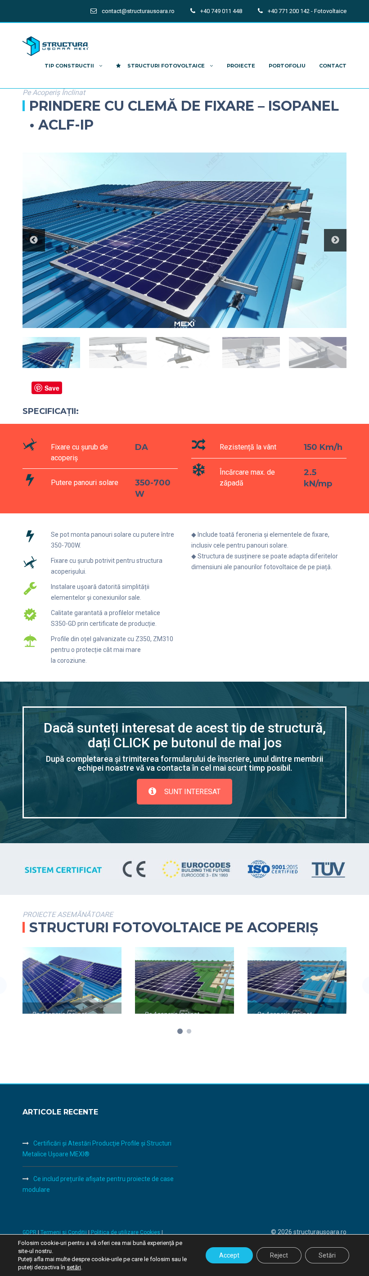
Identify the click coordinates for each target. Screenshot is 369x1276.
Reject (279, 1255)
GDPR (29, 1232)
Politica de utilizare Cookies (126, 1232)
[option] (184, 240)
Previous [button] (33, 240)
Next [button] (335, 240)
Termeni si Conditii (63, 1232)
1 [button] (180, 1031)
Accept (229, 1255)
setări (74, 1267)
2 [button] (189, 1031)
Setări (327, 1255)
